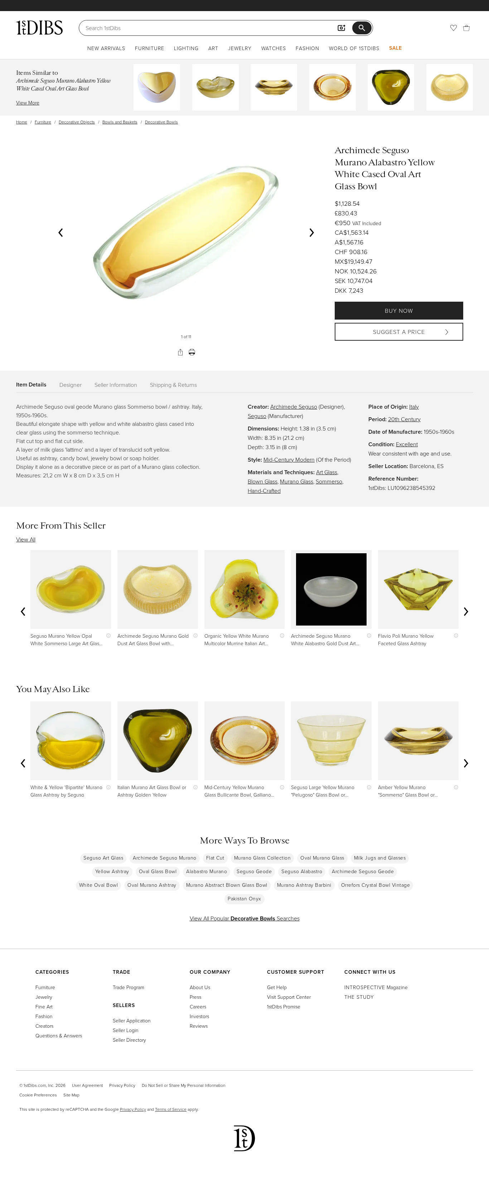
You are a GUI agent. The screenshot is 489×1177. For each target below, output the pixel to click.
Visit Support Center (289, 996)
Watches (273, 48)
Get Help (277, 987)
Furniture (149, 48)
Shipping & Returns (173, 385)
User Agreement (87, 1085)
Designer (70, 385)
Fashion (307, 48)
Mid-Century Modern (289, 459)
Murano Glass (296, 481)
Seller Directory (129, 1039)
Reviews (199, 1025)
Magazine (376, 987)
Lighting (186, 48)
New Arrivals (106, 48)
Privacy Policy (122, 1085)
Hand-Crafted (264, 491)
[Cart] (466, 28)
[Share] (180, 352)
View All (25, 539)
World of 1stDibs (354, 48)
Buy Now (399, 311)
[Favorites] (453, 28)
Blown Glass (262, 481)
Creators (44, 1025)
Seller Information (116, 385)
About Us (200, 987)
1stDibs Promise (283, 1006)
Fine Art (44, 1006)
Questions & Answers (58, 1035)
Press (195, 996)
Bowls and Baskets (119, 122)
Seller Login (126, 1030)
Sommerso (329, 481)
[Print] (192, 352)
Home (21, 122)
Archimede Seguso (293, 406)
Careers (198, 1006)
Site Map (71, 1095)
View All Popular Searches (245, 918)
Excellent (407, 444)
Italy (414, 406)
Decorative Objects (77, 122)
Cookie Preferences (38, 1095)
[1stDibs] (39, 27)
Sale (395, 48)
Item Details (31, 384)
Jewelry (240, 48)
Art (213, 48)
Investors (199, 1016)
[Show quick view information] (107, 635)
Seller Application (132, 1020)
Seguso (257, 416)
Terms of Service (171, 1109)
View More (27, 102)
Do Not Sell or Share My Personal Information (183, 1085)
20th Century (404, 419)
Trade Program (128, 987)
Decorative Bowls (161, 122)
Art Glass (326, 472)
